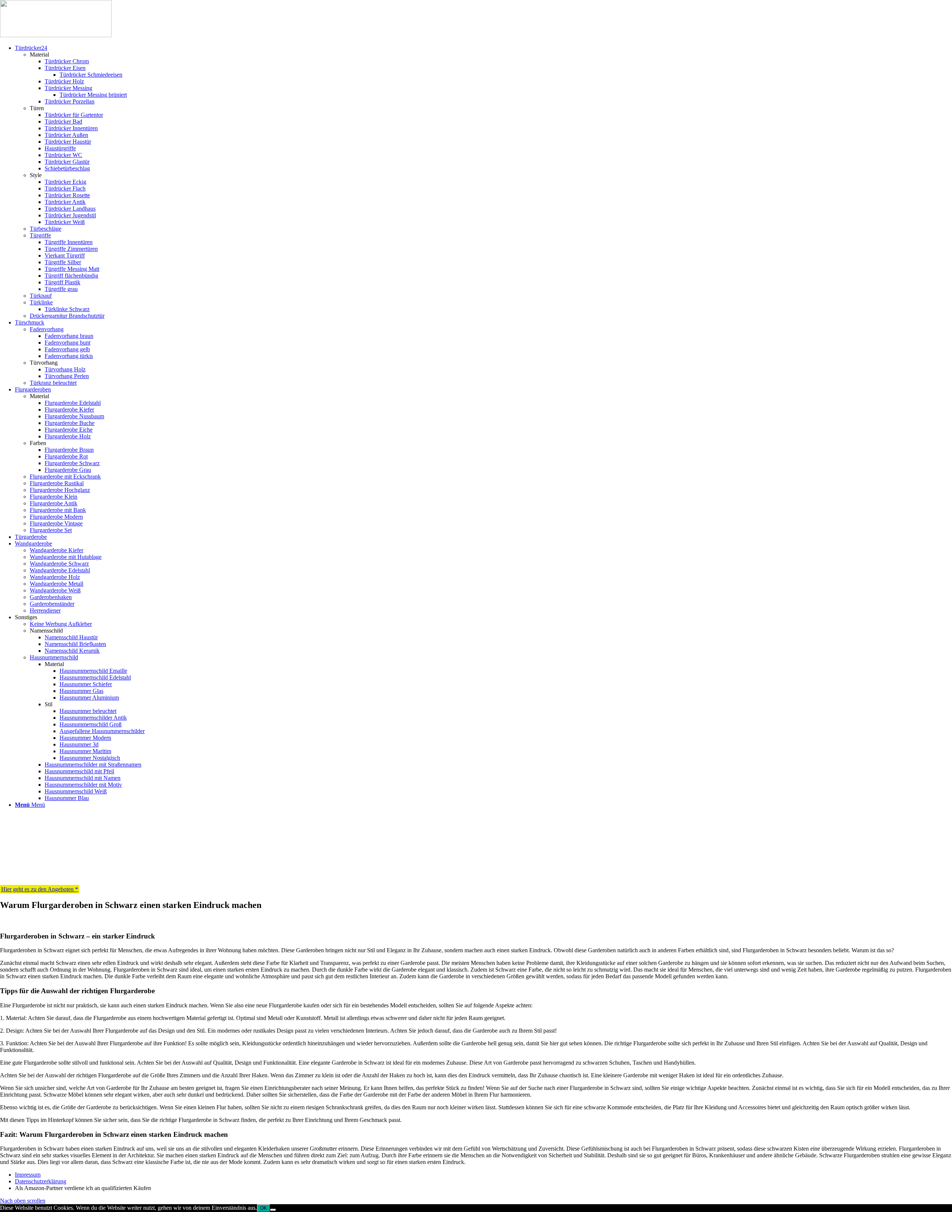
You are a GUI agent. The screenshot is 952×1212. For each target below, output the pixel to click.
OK (263, 1208)
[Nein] (273, 1210)
